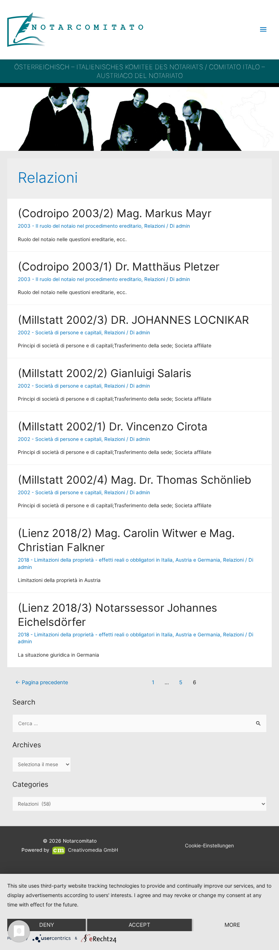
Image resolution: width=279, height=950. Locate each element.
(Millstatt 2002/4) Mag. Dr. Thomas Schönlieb (134, 479)
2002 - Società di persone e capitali (59, 332)
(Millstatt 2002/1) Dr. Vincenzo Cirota (112, 426)
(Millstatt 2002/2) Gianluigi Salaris (104, 373)
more (232, 924)
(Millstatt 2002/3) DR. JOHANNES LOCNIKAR (133, 319)
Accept (139, 924)
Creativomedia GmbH (92, 850)
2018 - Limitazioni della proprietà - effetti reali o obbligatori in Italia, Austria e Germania (119, 560)
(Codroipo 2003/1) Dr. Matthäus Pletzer (118, 266)
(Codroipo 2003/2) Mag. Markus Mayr (114, 213)
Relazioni (154, 226)
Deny (46, 924)
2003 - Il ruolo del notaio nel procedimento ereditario (79, 226)
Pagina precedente (41, 682)
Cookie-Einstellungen (209, 845)
